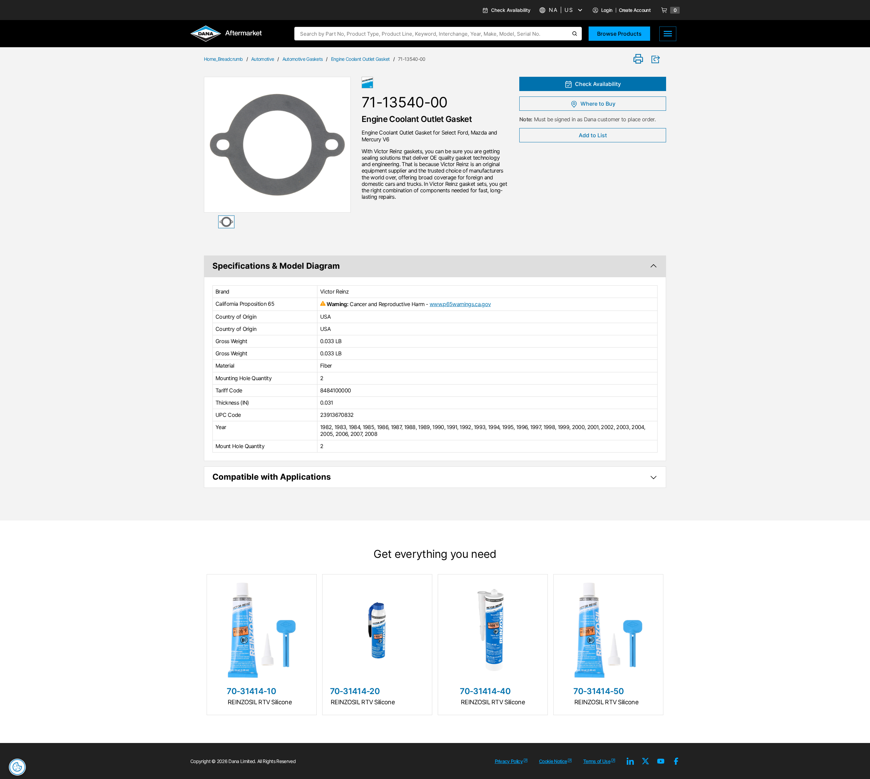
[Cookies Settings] (17, 767)
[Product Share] (658, 59)
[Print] (638, 59)
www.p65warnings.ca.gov (460, 304)
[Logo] (226, 34)
